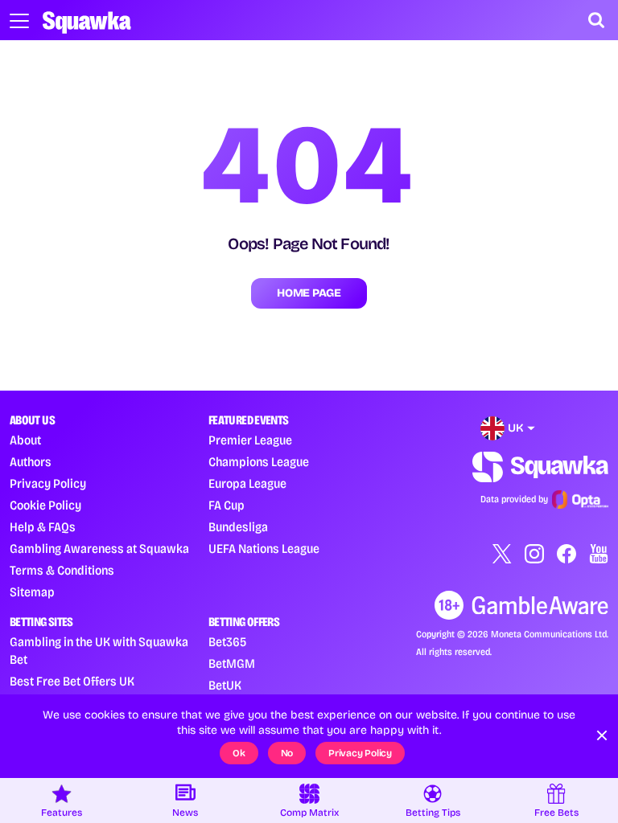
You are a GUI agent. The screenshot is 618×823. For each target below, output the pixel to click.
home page (308, 293)
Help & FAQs (43, 526)
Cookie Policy (45, 505)
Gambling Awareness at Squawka (99, 548)
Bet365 (227, 641)
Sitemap (32, 592)
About (25, 440)
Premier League (250, 440)
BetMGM (231, 663)
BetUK (224, 685)
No (287, 753)
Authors (31, 461)
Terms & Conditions (62, 570)
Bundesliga (238, 526)
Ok (239, 753)
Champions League (258, 461)
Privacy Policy (48, 483)
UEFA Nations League (263, 548)
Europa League (247, 483)
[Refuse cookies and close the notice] (602, 735)
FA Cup (226, 505)
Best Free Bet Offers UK (72, 681)
